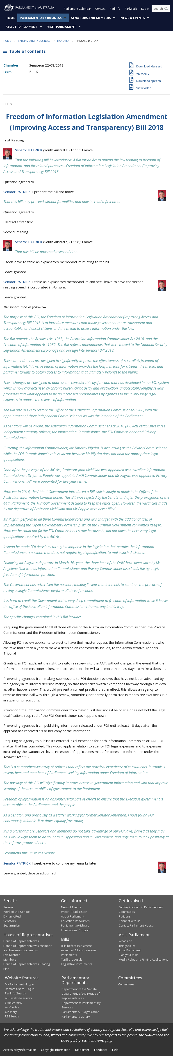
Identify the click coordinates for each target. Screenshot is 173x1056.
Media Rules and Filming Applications (143, 959)
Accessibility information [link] (19, 1050)
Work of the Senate (16, 912)
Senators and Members (91, 18)
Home (10, 18)
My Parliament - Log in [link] (19, 984)
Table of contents (26, 51)
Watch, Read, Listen (74, 912)
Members (9, 959)
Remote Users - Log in (19, 989)
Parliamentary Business (41, 18)
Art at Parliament (130, 950)
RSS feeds (12, 1016)
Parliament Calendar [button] (77, 9)
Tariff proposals (71, 959)
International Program (75, 930)
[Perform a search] (166, 8)
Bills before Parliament (76, 946)
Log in (145, 9)
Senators (9, 921)
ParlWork (131, 9)
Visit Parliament (61, 27)
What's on (125, 941)
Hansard (63, 40)
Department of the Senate (79, 989)
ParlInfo (115, 9)
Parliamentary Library (75, 925)
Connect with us (129, 921)
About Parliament (22, 27)
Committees (126, 984)
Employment (13, 1003)
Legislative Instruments (76, 964)
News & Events (133, 18)
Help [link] (115, 1050)
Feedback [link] (100, 1050)
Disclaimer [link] (82, 1050)
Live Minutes (11, 955)
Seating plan (11, 925)
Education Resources (75, 921)
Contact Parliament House (136, 925)
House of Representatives (21, 941)
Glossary (11, 1012)
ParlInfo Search (15, 993)
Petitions (125, 916)
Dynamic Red (12, 916)
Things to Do (127, 946)
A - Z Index (12, 1007)
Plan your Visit (128, 955)
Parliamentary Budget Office (80, 1012)
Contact (100, 9)
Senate (8, 907)
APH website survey (18, 998)
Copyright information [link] (55, 1050)
